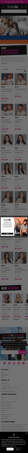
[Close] (26, 433)
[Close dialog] (26, 218)
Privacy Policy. (12, 446)
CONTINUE (7, 233)
